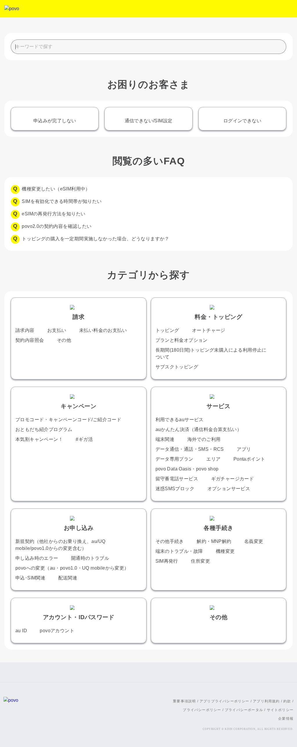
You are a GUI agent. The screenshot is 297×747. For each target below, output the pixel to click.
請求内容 (25, 330)
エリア (213, 459)
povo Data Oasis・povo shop (187, 468)
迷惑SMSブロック (175, 488)
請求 (78, 317)
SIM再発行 (166, 561)
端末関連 (165, 439)
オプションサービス (228, 488)
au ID (21, 630)
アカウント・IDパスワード (79, 617)
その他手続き (169, 541)
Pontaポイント (249, 459)
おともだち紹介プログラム (44, 429)
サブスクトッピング (176, 366)
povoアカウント (57, 630)
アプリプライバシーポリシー (224, 701)
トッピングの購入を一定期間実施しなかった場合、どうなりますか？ (95, 238)
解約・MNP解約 (214, 541)
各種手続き (218, 528)
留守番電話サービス (176, 478)
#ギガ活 (84, 439)
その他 (64, 340)
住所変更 (200, 561)
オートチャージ (208, 330)
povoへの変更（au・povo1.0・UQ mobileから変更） (72, 568)
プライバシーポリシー (202, 710)
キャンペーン (78, 406)
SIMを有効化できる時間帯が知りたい (62, 201)
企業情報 (286, 719)
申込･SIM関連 (30, 577)
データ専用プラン (174, 459)
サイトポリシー (280, 710)
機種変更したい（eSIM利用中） (56, 188)
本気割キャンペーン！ (39, 439)
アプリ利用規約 (266, 701)
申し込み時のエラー (36, 558)
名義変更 (253, 541)
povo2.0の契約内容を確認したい (56, 226)
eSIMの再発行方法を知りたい (53, 213)
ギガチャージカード (232, 478)
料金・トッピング (218, 317)
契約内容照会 (29, 340)
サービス (218, 406)
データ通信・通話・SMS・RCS (189, 449)
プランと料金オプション (181, 340)
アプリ (244, 449)
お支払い (56, 330)
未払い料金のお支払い (103, 330)
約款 (287, 701)
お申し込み (79, 528)
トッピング (167, 330)
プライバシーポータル (244, 710)
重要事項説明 (184, 701)
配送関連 (67, 577)
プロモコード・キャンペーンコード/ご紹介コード (68, 419)
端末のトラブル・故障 (179, 551)
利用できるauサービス (179, 419)
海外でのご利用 (204, 439)
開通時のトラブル (90, 558)
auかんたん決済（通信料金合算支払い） (198, 429)
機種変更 (225, 551)
